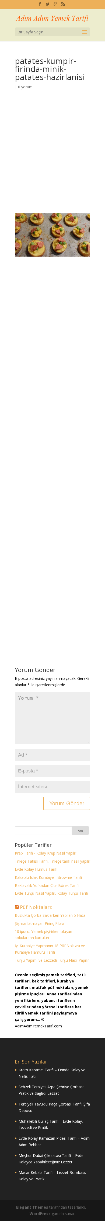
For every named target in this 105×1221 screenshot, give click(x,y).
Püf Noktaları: (36, 907)
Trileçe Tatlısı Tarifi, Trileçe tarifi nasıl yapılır (52, 861)
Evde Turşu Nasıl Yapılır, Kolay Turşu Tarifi (51, 893)
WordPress (40, 1213)
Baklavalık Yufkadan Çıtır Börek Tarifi (47, 885)
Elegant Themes (32, 1207)
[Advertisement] (52, 158)
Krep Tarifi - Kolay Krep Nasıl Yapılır (45, 853)
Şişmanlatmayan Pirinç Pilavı (39, 923)
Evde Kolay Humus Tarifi (36, 869)
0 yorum (25, 86)
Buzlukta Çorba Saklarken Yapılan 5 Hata (50, 915)
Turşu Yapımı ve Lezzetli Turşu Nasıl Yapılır (52, 960)
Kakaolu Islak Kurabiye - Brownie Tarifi (48, 877)
